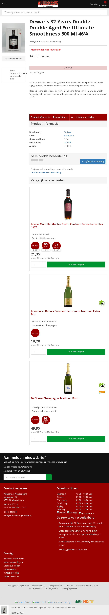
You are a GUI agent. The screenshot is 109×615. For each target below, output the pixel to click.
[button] (35, 246)
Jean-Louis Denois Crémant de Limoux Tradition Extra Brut (65, 312)
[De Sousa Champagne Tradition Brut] (68, 378)
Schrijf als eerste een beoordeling (45, 41)
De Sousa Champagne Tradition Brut (54, 398)
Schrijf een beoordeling (93, 161)
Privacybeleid (52, 588)
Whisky (67, 132)
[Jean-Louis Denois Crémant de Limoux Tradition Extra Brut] (68, 291)
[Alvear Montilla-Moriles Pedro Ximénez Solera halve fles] (68, 204)
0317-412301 (10, 512)
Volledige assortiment (14, 558)
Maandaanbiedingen (13, 562)
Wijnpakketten (10, 569)
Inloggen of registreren (18, 585)
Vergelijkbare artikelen (82, 117)
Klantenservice (39, 585)
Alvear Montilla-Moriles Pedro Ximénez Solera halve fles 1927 (67, 225)
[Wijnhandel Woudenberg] (47, 4)
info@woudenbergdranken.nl (18, 515)
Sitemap (69, 585)
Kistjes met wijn (11, 572)
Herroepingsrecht (69, 588)
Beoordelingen (60, 117)
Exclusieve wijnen (12, 565)
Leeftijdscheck (35, 588)
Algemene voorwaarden (87, 585)
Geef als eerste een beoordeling (46, 172)
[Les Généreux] (86, 513)
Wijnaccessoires (11, 576)
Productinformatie (40, 117)
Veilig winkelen (55, 585)
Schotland (69, 135)
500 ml (67, 142)
